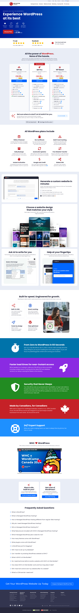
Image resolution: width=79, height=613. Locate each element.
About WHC (52, 595)
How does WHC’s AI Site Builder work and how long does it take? (33, 565)
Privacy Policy (54, 610)
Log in (68, 0)
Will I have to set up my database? (23, 550)
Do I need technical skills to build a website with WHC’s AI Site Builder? (35, 561)
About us (63, 0)
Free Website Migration (13, 600)
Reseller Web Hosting (13, 596)
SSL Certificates (32, 594)
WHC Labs (52, 601)
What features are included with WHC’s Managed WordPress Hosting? (35, 531)
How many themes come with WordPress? (26, 538)
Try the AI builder (61, 115)
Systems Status (63, 595)
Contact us (52, 599)
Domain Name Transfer (23, 596)
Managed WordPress (13, 598)
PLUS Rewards (42, 597)
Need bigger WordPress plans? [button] (46, 122)
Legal (50, 610)
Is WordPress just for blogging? (22, 546)
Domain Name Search (23, 595)
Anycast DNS (12, 599)
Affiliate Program (43, 596)
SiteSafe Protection (33, 595)
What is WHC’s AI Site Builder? (22, 557)
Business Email (22, 600)
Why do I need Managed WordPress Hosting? (26, 523)
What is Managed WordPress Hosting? (24, 516)
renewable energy (21, 96)
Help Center (63, 594)
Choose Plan (8, 32)
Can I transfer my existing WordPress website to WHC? (30, 553)
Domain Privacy (32, 598)
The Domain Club (22, 598)
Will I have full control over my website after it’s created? (30, 568)
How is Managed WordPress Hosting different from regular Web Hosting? (36, 519)
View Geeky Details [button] (32, 122)
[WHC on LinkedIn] (15, 605)
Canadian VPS (12, 595)
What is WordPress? (18, 512)
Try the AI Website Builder (29, 495)
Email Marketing (42, 595)
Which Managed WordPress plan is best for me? (27, 534)
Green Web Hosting (54, 597)
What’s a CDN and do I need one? (22, 572)
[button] (19, 91)
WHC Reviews (53, 596)
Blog (55, 0)
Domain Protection (33, 597)
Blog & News (52, 594)
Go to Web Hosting (50, 496)
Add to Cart (19, 81)
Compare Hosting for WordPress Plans (62, 584)
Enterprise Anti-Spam (33, 596)
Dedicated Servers (12, 597)
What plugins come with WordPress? (24, 542)
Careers (52, 600)
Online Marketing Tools (44, 594)
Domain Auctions (22, 597)
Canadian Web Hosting (13, 594)
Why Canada (53, 598)
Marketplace (42, 598)
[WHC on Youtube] (20, 605)
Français (49, 0)
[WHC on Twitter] (13, 605)
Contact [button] (58, 0)
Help (53, 0)
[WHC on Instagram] (17, 605)
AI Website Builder (23, 599)
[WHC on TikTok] (22, 605)
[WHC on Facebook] (11, 605)
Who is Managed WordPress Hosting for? (25, 527)
